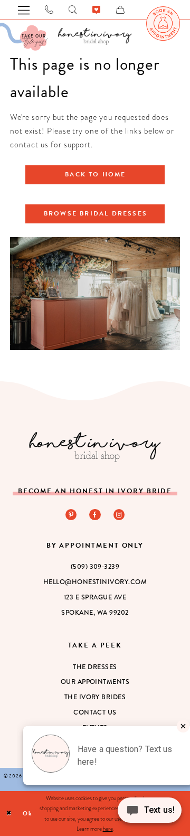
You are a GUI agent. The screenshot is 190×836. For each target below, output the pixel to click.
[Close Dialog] (9, 814)
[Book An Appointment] (163, 23)
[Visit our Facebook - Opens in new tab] (94, 514)
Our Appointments (95, 682)
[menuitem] (163, 23)
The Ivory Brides (95, 697)
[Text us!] (149, 813)
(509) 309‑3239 (95, 566)
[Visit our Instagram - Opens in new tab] (119, 514)
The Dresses (95, 667)
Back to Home (95, 174)
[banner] (95, 36)
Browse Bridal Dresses (95, 213)
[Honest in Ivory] (95, 446)
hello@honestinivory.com (95, 582)
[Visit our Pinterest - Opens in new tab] (71, 514)
